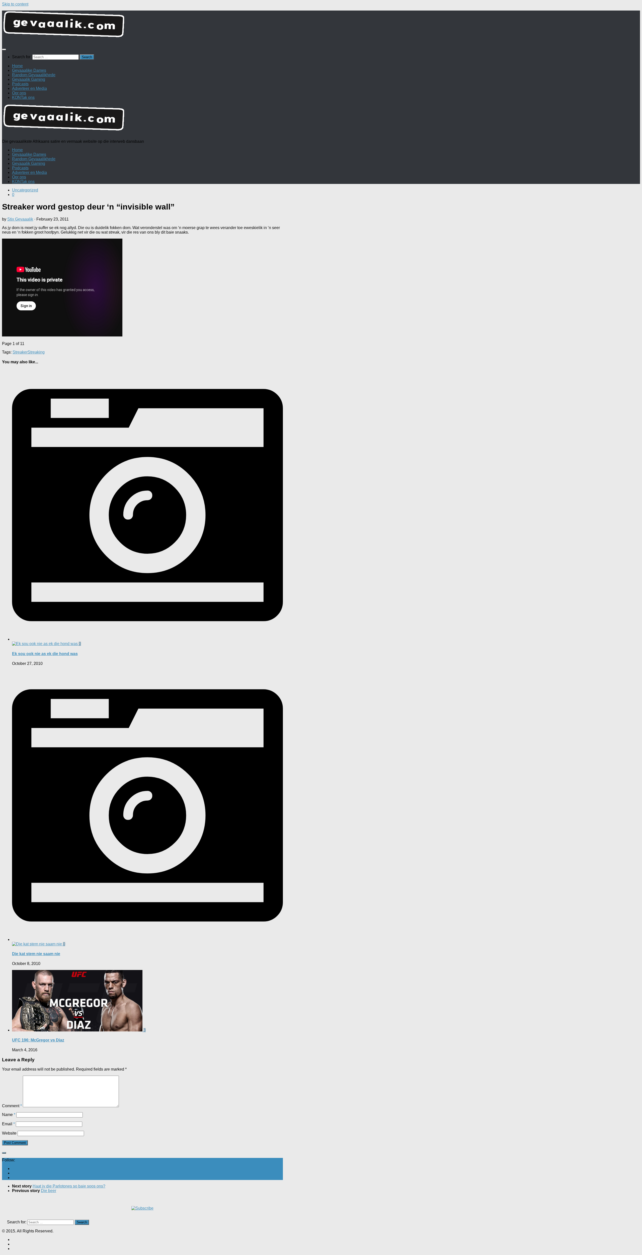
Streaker (20, 352)
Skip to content (15, 4)
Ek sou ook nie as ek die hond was (45, 654)
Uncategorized (25, 190)
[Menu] (4, 49)
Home (17, 66)
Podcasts (20, 84)
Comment (12, 1106)
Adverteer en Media (29, 88)
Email (8, 1124)
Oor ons (19, 93)
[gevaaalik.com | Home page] (321, 26)
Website (9, 1133)
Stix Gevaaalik (20, 219)
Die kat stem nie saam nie (36, 954)
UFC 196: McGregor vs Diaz (38, 1040)
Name (8, 1114)
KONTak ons (23, 97)
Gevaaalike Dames (29, 70)
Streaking (36, 352)
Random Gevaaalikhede (33, 75)
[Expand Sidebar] (4, 1153)
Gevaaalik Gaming (28, 79)
